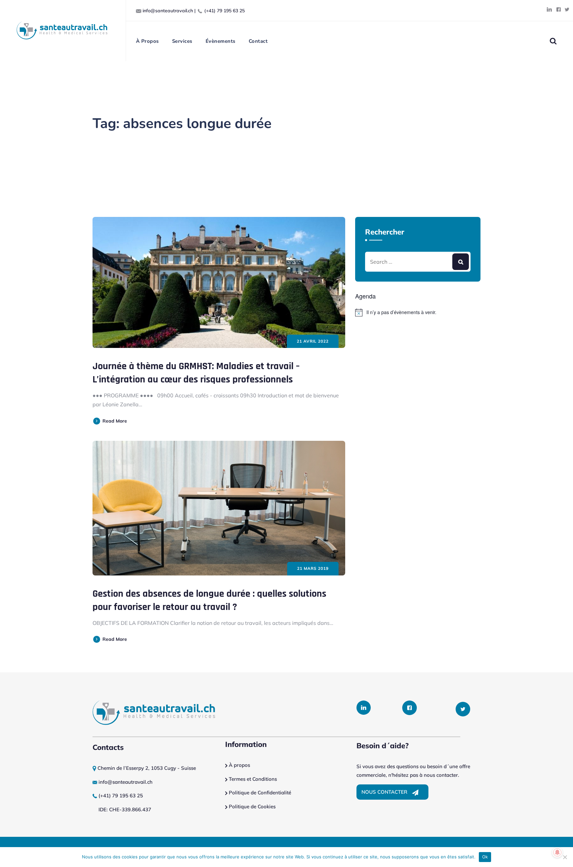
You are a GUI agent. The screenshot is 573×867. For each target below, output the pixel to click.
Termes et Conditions (253, 779)
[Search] (553, 40)
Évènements (220, 41)
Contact (258, 41)
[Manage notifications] (557, 852)
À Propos (147, 41)
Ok (485, 856)
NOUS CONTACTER (385, 792)
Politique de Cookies (251, 806)
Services (182, 41)
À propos (238, 765)
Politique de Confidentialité (259, 792)
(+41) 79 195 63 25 (224, 11)
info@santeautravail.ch (168, 11)
